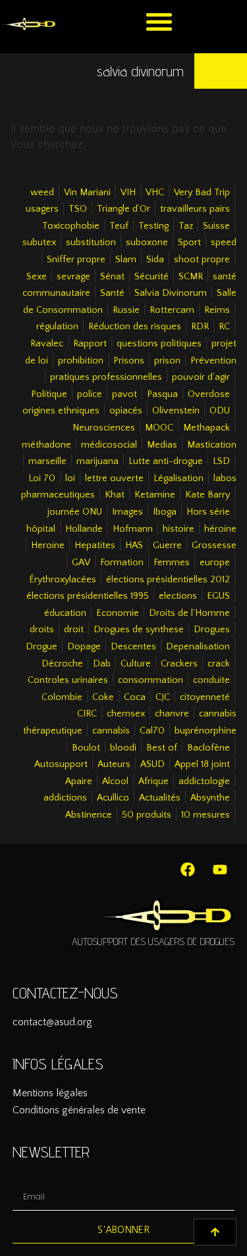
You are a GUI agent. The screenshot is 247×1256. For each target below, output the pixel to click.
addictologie (204, 781)
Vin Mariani (87, 192)
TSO (78, 209)
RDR (200, 326)
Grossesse (214, 545)
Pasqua (162, 394)
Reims (217, 310)
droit (74, 629)
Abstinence (88, 815)
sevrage (73, 276)
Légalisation (178, 478)
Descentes (133, 646)
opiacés (125, 411)
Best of (161, 748)
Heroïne (48, 545)
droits (42, 629)
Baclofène (208, 748)
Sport (189, 242)
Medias (162, 445)
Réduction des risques (134, 326)
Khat (114, 495)
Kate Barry (207, 495)
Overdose (209, 394)
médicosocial (109, 445)
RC (224, 326)
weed (42, 192)
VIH (128, 192)
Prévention (213, 361)
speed (223, 242)
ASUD (152, 764)
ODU (219, 411)
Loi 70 (41, 478)
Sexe (36, 276)
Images (127, 512)
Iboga (165, 512)
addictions (65, 798)
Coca (135, 697)
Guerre (167, 545)
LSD (221, 461)
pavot (124, 394)
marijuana (97, 461)
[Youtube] (220, 869)
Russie (126, 310)
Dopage (84, 646)
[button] (159, 21)
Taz (185, 226)
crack (218, 664)
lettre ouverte (114, 478)
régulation (57, 326)
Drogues (212, 629)
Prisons (128, 361)
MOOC (159, 428)
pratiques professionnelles (106, 377)
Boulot (86, 748)
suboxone (147, 242)
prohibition (80, 361)
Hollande (84, 529)
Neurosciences (103, 428)
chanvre (172, 714)
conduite (211, 680)
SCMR (190, 276)
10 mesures (205, 815)
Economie (117, 613)
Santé (112, 293)
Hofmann (133, 529)
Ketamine (154, 495)
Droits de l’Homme (189, 613)
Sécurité (151, 276)
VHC (155, 192)
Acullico (113, 798)
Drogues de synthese (139, 629)
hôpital (40, 529)
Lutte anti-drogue (165, 461)
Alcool (115, 781)
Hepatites (94, 545)
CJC (162, 697)
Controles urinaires (68, 680)
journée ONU (74, 512)
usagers (42, 209)
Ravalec (46, 343)
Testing (153, 226)
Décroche (62, 664)
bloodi (123, 748)
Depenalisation (198, 646)
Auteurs (113, 764)
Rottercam (172, 310)
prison (167, 361)
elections (178, 596)
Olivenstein (176, 411)
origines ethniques (60, 411)
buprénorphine (205, 731)
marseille (47, 461)
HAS (134, 545)
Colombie (61, 697)
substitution (91, 242)
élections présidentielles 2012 (168, 579)
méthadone (46, 445)
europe (215, 562)
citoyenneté (205, 697)
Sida (155, 259)
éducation (65, 613)
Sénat (112, 276)
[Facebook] (187, 869)
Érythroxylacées (62, 579)
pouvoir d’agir (201, 377)
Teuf (118, 226)
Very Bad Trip (202, 192)
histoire (178, 529)
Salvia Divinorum (170, 293)
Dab (102, 664)
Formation (122, 562)
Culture (136, 664)
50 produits (146, 815)
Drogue (41, 646)
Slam (125, 259)
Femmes (171, 562)
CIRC (87, 714)
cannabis (111, 731)
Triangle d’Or (123, 209)
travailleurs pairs (195, 209)
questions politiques (159, 343)
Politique (49, 394)
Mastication (211, 445)
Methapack (206, 428)
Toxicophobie (70, 226)
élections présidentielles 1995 (87, 596)
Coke (103, 697)
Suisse (216, 226)
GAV (81, 562)
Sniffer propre (76, 259)
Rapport (90, 343)
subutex (39, 242)
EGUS (218, 596)
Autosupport (61, 764)
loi (70, 478)
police (89, 394)
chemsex (126, 714)
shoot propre (202, 259)
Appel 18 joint (202, 764)
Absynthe (210, 798)
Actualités (159, 798)
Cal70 (152, 731)
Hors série (208, 512)
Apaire (78, 781)
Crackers (179, 664)
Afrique (153, 781)
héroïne (220, 529)
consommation (150, 680)
